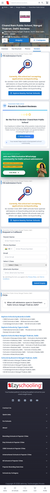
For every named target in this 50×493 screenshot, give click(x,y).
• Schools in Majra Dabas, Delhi (33, 343)
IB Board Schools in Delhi (29, 321)
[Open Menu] (2, 2)
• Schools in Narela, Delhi (35, 352)
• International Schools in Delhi (13, 330)
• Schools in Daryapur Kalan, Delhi (14, 338)
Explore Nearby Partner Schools (26, 93)
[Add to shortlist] (5, 40)
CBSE (6, 37)
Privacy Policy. (32, 277)
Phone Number (9, 245)
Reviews (37, 49)
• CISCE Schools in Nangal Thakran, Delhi (16, 365)
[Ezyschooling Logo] (7, 2)
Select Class (8, 261)
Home (5, 7)
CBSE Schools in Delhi (10, 319)
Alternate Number (11, 269)
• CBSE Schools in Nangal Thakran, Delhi (16, 360)
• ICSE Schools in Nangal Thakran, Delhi (16, 363)
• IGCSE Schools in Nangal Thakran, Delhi (16, 372)
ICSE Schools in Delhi (27, 319)
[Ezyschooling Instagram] (25, 400)
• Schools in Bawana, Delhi (11, 343)
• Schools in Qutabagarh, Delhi (13, 345)
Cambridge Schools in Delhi (13, 324)
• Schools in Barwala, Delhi (11, 347)
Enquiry (19, 40)
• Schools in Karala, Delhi (32, 350)
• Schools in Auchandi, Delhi (37, 338)
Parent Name (8, 237)
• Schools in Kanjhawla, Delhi (12, 350)
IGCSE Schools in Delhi (33, 324)
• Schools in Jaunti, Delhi (30, 347)
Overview (4, 49)
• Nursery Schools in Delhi (11, 332)
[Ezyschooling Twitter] (31, 400)
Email (5, 253)
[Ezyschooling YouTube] (37, 400)
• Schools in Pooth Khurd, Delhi (35, 345)
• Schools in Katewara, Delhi (12, 340)
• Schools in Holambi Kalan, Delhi (14, 352)
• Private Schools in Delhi (33, 330)
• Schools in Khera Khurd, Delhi (13, 354)
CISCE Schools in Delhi (11, 321)
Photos (27, 49)
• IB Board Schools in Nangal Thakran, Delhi (17, 367)
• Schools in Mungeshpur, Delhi (33, 340)
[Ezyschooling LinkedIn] (13, 400)
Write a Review (26, 136)
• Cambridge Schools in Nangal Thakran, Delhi (18, 370)
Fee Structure (16, 49)
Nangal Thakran (21, 7)
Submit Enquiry (39, 283)
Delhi (11, 7)
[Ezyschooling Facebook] (19, 400)
